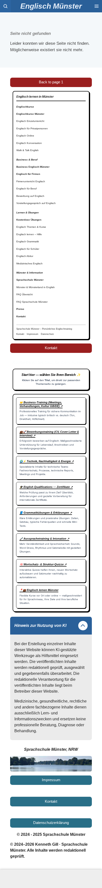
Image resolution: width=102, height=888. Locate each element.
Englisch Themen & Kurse (31, 227)
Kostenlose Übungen (28, 219)
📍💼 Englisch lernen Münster (39, 590)
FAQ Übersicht (24, 294)
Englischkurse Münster (30, 114)
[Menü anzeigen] (96, 6)
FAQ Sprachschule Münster (32, 301)
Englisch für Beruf (26, 188)
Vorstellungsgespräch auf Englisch (36, 203)
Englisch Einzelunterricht (30, 121)
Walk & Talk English (27, 150)
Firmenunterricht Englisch (30, 181)
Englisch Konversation (29, 143)
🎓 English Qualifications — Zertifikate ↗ (46, 486)
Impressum (32, 334)
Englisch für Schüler (27, 249)
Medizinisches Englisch (29, 263)
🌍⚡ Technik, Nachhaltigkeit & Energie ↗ (47, 461)
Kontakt (21, 316)
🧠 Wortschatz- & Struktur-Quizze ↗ (43, 564)
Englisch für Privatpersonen (32, 128)
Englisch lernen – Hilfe (29, 234)
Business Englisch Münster (33, 166)
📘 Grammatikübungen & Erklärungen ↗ (46, 512)
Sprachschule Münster (30, 279)
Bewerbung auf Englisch (30, 196)
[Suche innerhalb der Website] (5, 6)
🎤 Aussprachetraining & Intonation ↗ (44, 538)
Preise (20, 309)
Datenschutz (47, 334)
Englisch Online (25, 135)
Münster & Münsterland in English (35, 287)
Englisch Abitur (24, 256)
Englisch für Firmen (28, 174)
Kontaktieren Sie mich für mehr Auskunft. (51, 362)
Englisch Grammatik (27, 241)
